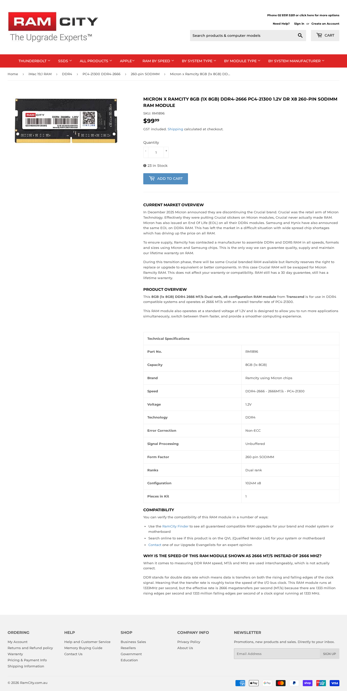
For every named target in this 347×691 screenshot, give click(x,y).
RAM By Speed (157, 61)
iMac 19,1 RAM (40, 74)
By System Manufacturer (295, 61)
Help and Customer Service (87, 642)
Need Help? (281, 23)
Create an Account (325, 23)
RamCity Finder (175, 526)
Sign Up (329, 654)
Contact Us (73, 654)
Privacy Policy (188, 642)
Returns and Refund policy (30, 648)
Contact (154, 545)
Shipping (175, 129)
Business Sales (133, 642)
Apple (126, 61)
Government (131, 654)
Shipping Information (26, 666)
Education (129, 660)
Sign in (299, 23)
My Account (17, 642)
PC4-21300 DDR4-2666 (101, 74)
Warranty (15, 654)
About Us (185, 648)
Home (13, 74)
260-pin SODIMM (145, 74)
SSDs (63, 61)
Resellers (128, 648)
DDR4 (67, 74)
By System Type (197, 61)
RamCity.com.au (34, 683)
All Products (94, 61)
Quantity (151, 142)
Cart (329, 35)
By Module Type (241, 61)
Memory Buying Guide (83, 648)
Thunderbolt (33, 61)
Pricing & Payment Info (27, 660)
